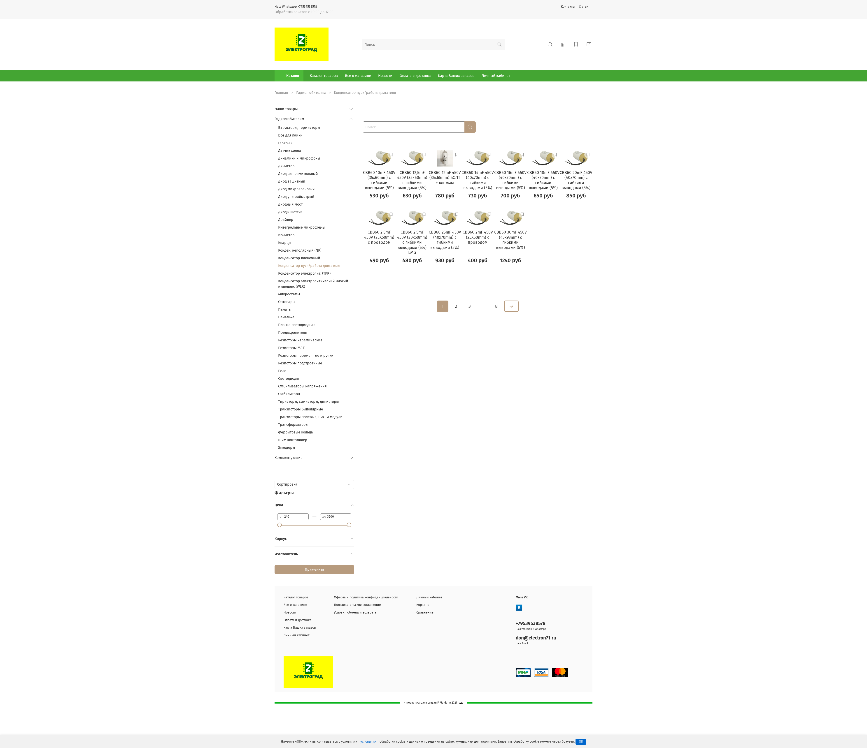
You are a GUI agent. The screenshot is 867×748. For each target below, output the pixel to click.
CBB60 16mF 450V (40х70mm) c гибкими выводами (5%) (510, 180)
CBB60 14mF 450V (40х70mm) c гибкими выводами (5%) (477, 180)
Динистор (286, 166)
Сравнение (425, 612)
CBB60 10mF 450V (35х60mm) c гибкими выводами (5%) (379, 180)
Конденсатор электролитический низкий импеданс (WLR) (313, 284)
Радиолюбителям (311, 92)
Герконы (285, 143)
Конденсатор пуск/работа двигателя (309, 266)
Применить (314, 569)
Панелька (286, 317)
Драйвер (285, 220)
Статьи (583, 7)
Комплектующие (289, 458)
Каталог (293, 76)
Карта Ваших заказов (456, 76)
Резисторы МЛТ (291, 348)
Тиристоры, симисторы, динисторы (308, 401)
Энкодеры (286, 447)
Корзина (422, 605)
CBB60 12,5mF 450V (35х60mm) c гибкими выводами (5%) (412, 180)
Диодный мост (290, 204)
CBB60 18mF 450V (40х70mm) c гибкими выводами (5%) (543, 180)
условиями (368, 741)
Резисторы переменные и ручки (305, 355)
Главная (281, 92)
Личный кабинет (496, 76)
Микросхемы (289, 294)
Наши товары (286, 109)
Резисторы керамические (300, 340)
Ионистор (286, 235)
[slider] (279, 524)
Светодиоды (288, 378)
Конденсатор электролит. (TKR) (304, 273)
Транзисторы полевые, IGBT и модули (310, 417)
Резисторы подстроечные (300, 363)
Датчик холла (289, 150)
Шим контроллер (292, 440)
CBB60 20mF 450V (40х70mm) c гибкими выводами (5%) (576, 180)
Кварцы (284, 243)
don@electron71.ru (536, 638)
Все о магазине (358, 76)
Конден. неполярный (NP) (299, 250)
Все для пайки (290, 135)
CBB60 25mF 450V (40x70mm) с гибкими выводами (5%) (445, 240)
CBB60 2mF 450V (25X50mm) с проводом (478, 237)
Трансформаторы (293, 424)
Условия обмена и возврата (355, 612)
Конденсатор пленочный (299, 258)
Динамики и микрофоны (299, 158)
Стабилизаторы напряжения (302, 386)
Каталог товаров (324, 76)
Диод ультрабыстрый (296, 197)
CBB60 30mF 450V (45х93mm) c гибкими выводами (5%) (510, 240)
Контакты (568, 7)
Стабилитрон (289, 394)
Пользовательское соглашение (357, 605)
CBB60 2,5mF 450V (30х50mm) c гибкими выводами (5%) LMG (412, 242)
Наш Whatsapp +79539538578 (296, 7)
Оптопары (286, 302)
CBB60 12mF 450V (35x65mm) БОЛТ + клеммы (445, 177)
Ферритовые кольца (295, 432)
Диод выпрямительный (298, 173)
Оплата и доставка (415, 76)
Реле (282, 371)
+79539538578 (530, 623)
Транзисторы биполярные (300, 409)
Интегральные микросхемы (301, 227)
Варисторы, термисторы (299, 127)
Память (284, 309)
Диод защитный (291, 181)
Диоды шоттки (290, 212)
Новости (385, 76)
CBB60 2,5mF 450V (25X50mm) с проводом (379, 237)
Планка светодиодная (296, 325)
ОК (581, 741)
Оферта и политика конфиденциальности (366, 597)
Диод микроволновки (296, 189)
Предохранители (292, 332)
